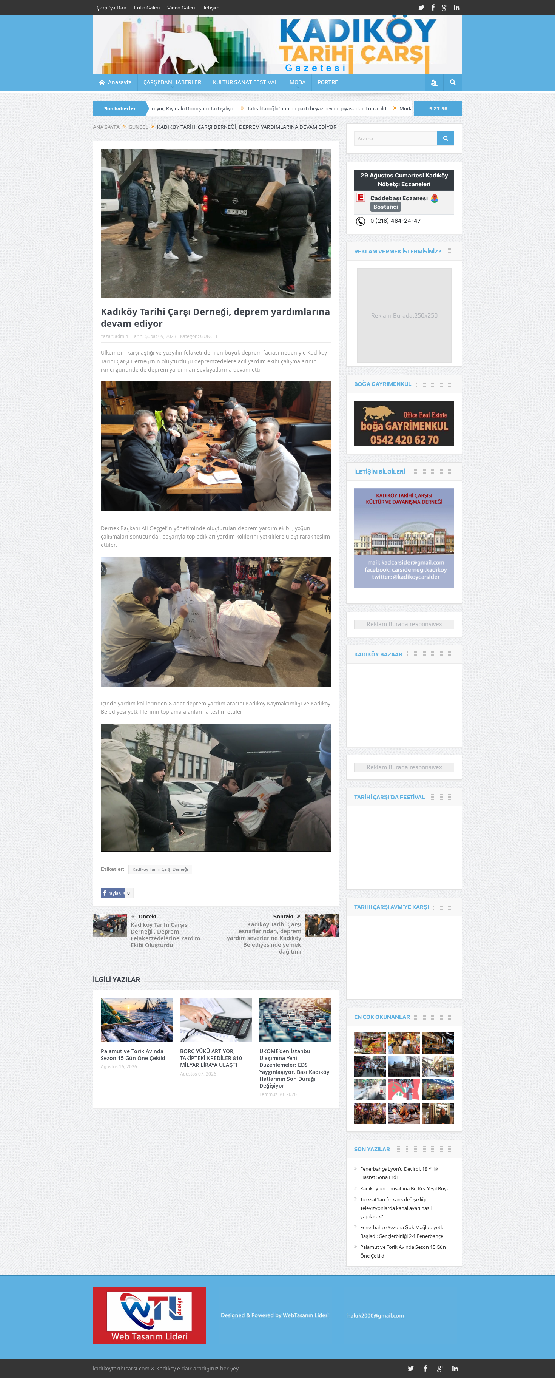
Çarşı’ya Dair (111, 8)
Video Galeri (181, 8)
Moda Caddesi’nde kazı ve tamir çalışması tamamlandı (383, 108)
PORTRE (328, 82)
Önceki (147, 916)
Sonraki (283, 916)
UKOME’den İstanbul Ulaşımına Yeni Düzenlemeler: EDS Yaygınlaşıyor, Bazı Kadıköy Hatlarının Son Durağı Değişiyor (294, 1068)
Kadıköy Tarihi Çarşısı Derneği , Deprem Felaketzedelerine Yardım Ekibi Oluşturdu (165, 935)
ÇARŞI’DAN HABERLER (172, 82)
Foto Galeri (147, 8)
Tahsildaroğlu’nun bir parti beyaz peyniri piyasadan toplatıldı (237, 108)
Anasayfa (120, 82)
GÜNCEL (209, 336)
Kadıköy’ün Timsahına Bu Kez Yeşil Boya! (405, 1188)
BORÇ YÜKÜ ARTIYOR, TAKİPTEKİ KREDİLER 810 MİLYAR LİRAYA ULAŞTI (211, 1058)
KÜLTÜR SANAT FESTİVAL (245, 82)
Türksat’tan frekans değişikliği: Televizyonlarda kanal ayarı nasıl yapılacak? (396, 1208)
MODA (298, 82)
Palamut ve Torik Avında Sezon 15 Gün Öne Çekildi (134, 1055)
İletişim (210, 8)
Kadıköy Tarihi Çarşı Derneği (160, 869)
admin (121, 336)
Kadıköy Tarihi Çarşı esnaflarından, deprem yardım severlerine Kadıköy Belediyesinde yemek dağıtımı (264, 937)
